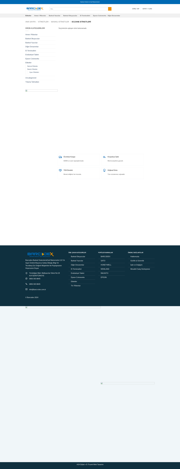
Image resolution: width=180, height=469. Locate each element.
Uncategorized (30, 78)
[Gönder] (110, 9)
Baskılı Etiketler (60, 22)
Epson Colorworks (99, 15)
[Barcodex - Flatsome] (35, 9)
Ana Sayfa (30, 22)
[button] (135, 9)
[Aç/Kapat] (54, 34)
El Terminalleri (85, 15)
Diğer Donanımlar (114, 15)
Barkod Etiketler (32, 66)
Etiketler (28, 15)
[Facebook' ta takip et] (27, 295)
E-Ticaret (89, 464)
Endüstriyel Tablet (32, 55)
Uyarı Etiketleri (34, 72)
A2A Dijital (80, 464)
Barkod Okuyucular (70, 15)
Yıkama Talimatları (32, 82)
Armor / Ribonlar (40, 15)
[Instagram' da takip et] (29, 295)
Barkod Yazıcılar (54, 15)
